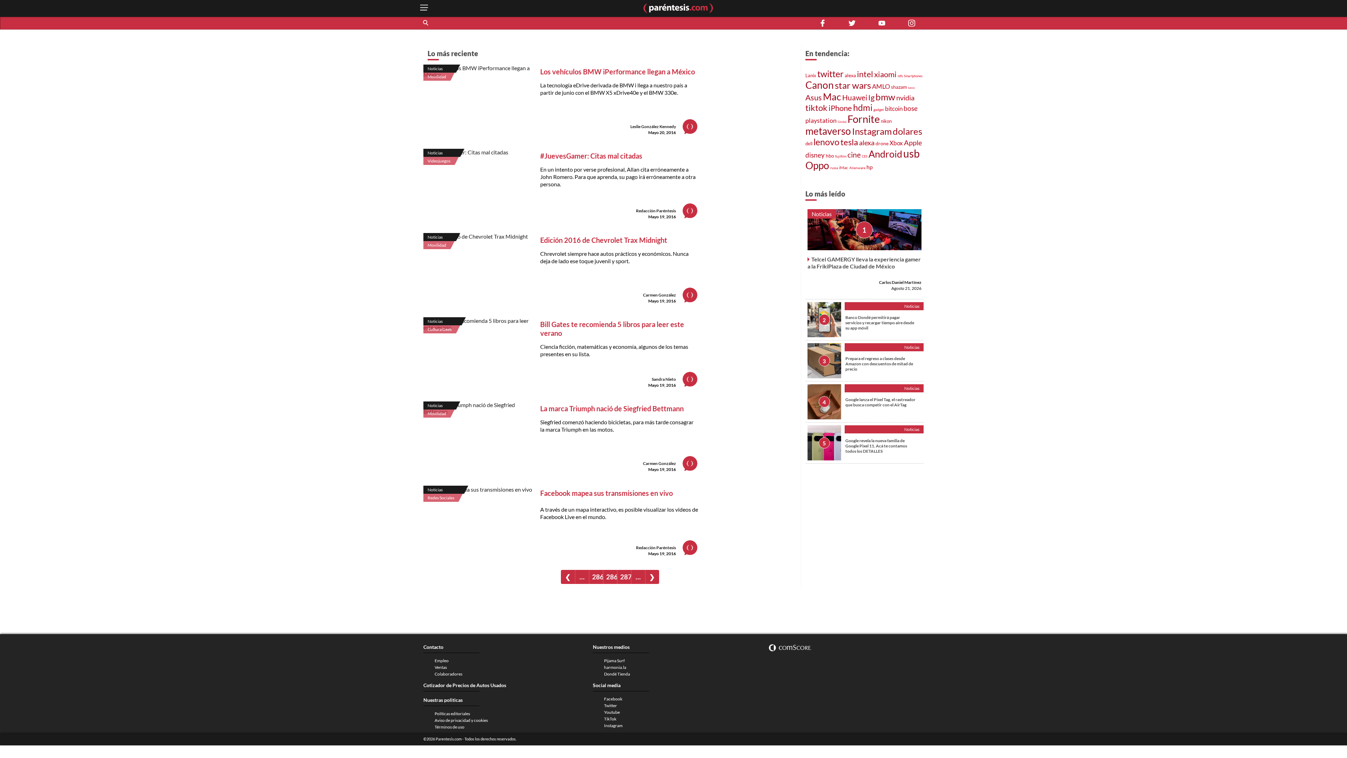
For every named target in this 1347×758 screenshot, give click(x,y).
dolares (907, 131)
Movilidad (437, 76)
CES (864, 156)
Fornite (863, 119)
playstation (821, 120)
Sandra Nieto (664, 379)
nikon (886, 121)
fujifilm (840, 156)
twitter (830, 74)
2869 (611, 577)
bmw (885, 96)
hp (869, 167)
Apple (913, 142)
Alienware (857, 168)
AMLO (881, 86)
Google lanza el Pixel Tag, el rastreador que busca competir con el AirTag (880, 402)
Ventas (441, 667)
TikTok (610, 719)
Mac (832, 96)
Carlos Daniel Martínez (900, 282)
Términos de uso (449, 727)
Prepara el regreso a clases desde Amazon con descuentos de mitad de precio (879, 364)
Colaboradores (448, 674)
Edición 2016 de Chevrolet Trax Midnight (603, 240)
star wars (853, 85)
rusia (834, 168)
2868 (597, 577)
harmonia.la (615, 667)
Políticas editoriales (452, 713)
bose (911, 108)
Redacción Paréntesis (656, 210)
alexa (850, 75)
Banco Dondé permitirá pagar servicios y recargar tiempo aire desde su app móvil (879, 323)
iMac (843, 167)
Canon (819, 85)
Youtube (612, 712)
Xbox (896, 143)
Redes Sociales (441, 497)
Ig (871, 97)
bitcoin (894, 108)
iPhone (840, 108)
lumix (911, 87)
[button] (426, 23)
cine (854, 154)
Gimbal (842, 122)
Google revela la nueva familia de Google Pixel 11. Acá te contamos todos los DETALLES (876, 446)
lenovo (826, 142)
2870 (625, 577)
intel (865, 74)
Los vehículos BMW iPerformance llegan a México (617, 71)
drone (882, 143)
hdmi (862, 107)
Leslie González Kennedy (653, 126)
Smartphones (913, 76)
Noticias (435, 68)
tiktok (816, 108)
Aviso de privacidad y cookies (461, 720)
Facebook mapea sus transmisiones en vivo (606, 493)
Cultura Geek (440, 329)
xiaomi (885, 74)
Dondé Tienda (617, 674)
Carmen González (659, 295)
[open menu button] (424, 8)
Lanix (810, 75)
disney (815, 155)
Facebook (613, 699)
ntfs (900, 76)
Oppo (817, 165)
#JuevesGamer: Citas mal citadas (591, 156)
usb (911, 153)
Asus (813, 97)
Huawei (854, 97)
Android (885, 154)
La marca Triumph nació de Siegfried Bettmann (612, 408)
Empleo (442, 660)
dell (808, 143)
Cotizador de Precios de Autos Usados (464, 685)
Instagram (872, 131)
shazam (899, 87)
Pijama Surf (614, 660)
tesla (849, 142)
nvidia (905, 98)
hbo (830, 156)
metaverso (828, 131)
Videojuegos (439, 161)
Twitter (610, 705)
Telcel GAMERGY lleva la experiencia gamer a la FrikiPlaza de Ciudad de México (864, 263)
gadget (878, 109)
